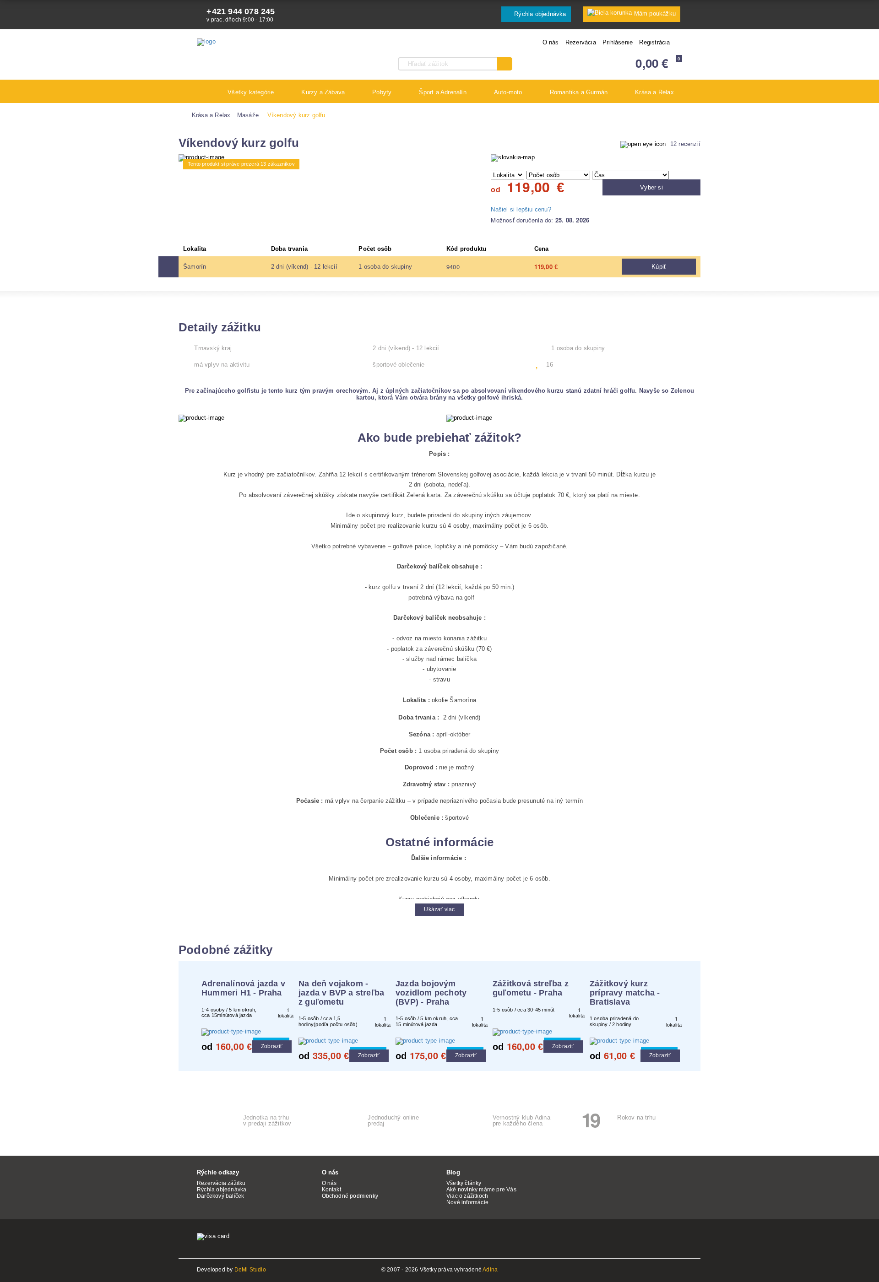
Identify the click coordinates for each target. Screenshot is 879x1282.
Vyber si (651, 187)
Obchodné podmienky (350, 1196)
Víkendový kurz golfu (296, 115)
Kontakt (331, 1189)
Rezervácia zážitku (221, 1183)
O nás (551, 42)
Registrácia (654, 42)
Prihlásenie (617, 42)
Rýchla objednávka (539, 14)
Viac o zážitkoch (467, 1196)
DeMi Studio (250, 1269)
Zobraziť (272, 1046)
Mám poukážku (655, 13)
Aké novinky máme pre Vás (481, 1189)
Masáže (248, 115)
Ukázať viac (439, 909)
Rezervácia (580, 42)
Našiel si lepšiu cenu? (521, 209)
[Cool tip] (245, 1032)
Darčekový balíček (220, 1196)
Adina (490, 1269)
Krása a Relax (211, 115)
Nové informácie (467, 1202)
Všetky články (464, 1183)
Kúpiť (658, 266)
